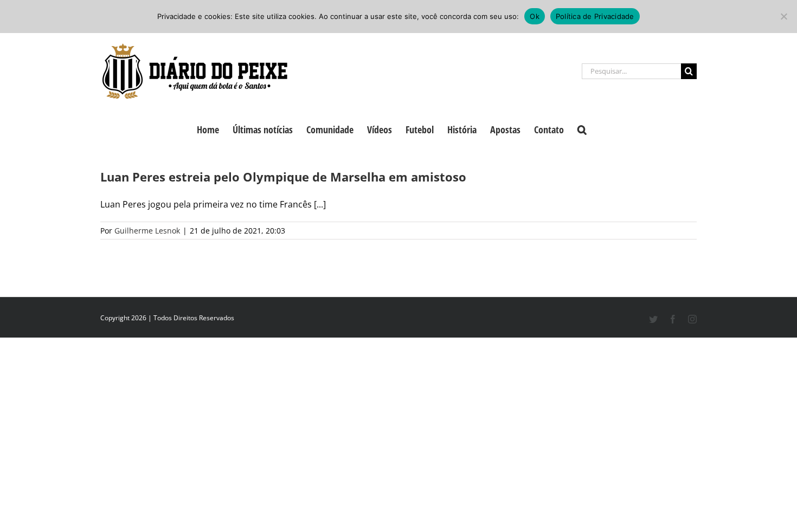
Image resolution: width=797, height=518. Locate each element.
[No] (783, 16)
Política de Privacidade (595, 16)
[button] (582, 128)
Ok (534, 16)
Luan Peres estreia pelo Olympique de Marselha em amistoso (283, 177)
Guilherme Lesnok (147, 230)
